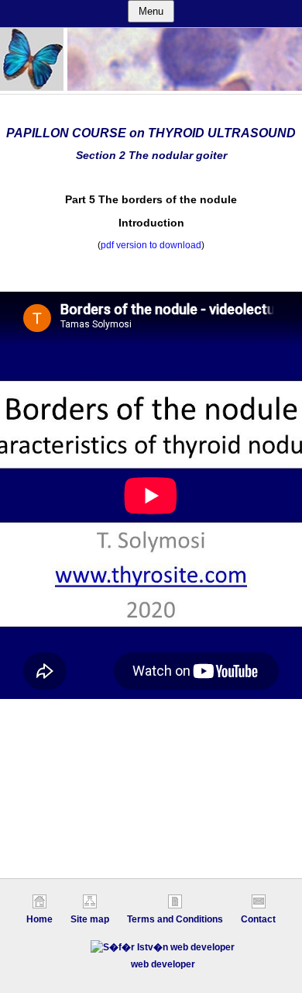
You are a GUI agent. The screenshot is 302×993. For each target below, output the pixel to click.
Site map (89, 919)
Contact (258, 919)
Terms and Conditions (175, 919)
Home (39, 919)
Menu (151, 11)
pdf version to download (151, 245)
